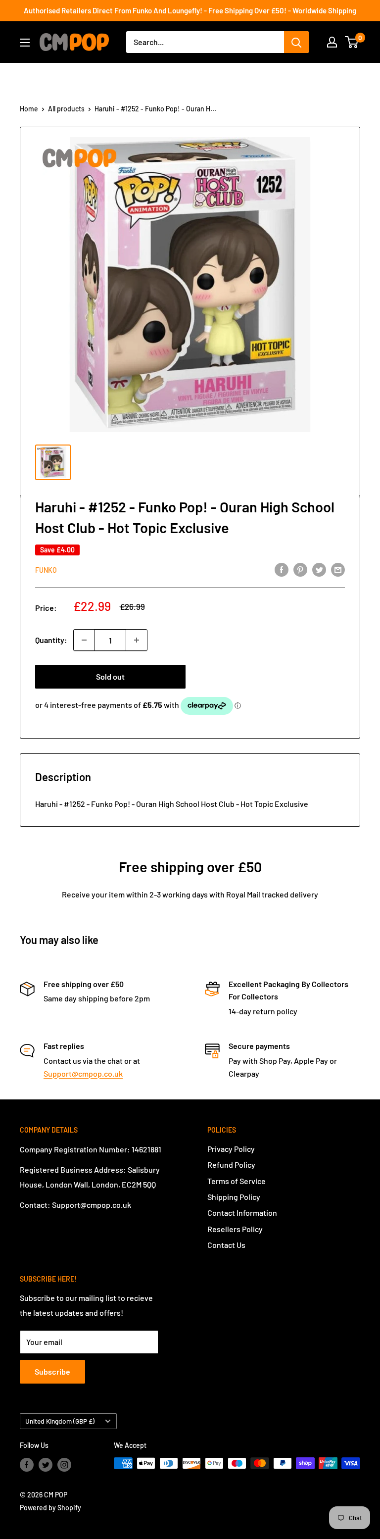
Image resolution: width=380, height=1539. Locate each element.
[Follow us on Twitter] (45, 1464)
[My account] (332, 42)
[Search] (296, 42)
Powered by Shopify (50, 1507)
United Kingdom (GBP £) (60, 1421)
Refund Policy (231, 1164)
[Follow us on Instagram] (64, 1464)
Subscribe (52, 1371)
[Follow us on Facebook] (27, 1464)
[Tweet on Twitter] (319, 569)
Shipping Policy (233, 1196)
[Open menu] (25, 43)
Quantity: (51, 640)
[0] (352, 42)
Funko (46, 570)
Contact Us (226, 1244)
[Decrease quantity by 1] (84, 640)
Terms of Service (236, 1181)
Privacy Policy (231, 1148)
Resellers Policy (235, 1229)
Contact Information (242, 1212)
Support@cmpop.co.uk (83, 1073)
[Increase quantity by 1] (136, 640)
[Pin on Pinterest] (300, 569)
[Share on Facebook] (281, 569)
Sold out (110, 676)
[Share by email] (338, 569)
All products (66, 108)
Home (29, 108)
